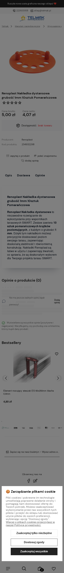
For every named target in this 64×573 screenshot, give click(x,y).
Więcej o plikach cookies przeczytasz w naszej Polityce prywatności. (30, 523)
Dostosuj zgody (34, 542)
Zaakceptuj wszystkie (34, 551)
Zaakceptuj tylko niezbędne (34, 533)
